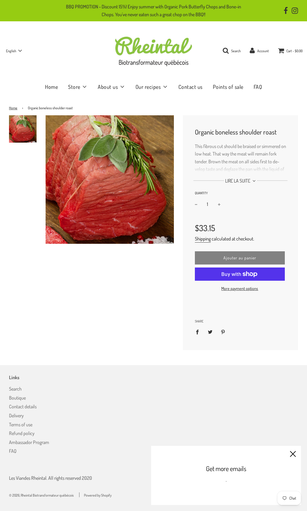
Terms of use (20, 425)
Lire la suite (238, 181)
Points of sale (228, 86)
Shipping (203, 239)
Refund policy (21, 433)
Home (51, 86)
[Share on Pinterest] (223, 331)
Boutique (17, 398)
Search (15, 389)
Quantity (201, 193)
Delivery (16, 416)
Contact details (23, 407)
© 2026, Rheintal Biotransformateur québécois (41, 495)
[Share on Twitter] (210, 331)
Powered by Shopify (98, 495)
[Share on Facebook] (199, 331)
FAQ (258, 86)
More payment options (239, 288)
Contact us (190, 86)
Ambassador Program (29, 442)
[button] (13, 50)
